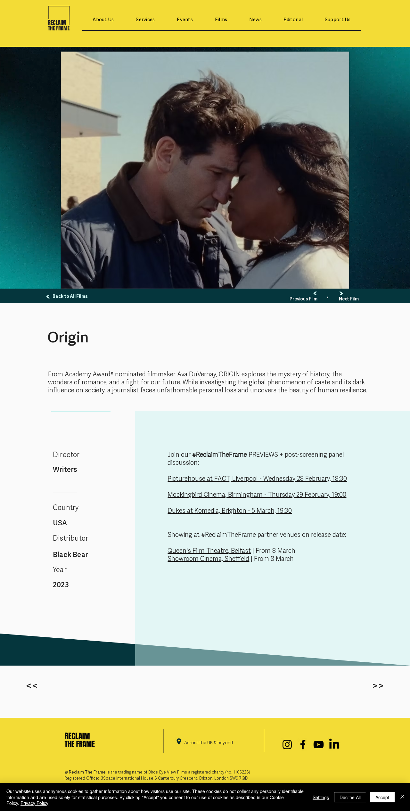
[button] (103, 20)
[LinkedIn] (334, 744)
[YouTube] (318, 744)
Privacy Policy (34, 803)
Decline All (350, 797)
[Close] (402, 797)
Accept (382, 797)
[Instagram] (287, 744)
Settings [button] (321, 797)
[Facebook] (303, 744)
